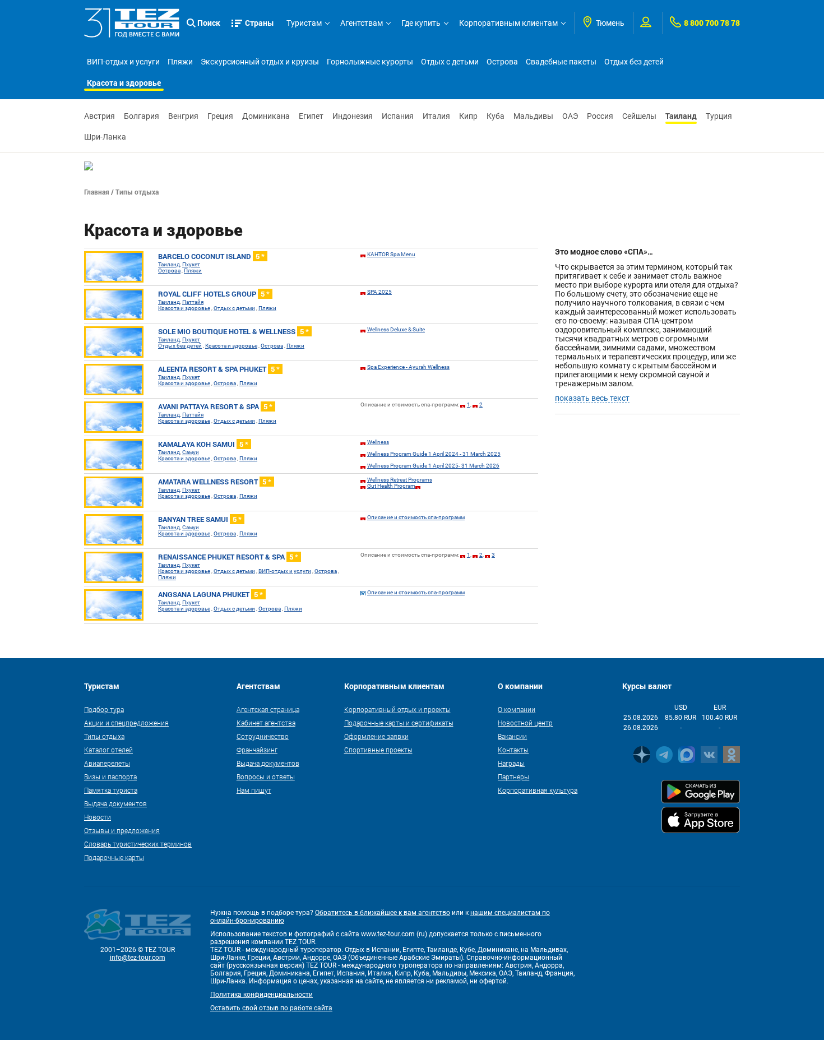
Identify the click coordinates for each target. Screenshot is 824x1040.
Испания (398, 116)
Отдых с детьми (450, 61)
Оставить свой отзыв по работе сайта (271, 1008)
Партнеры (513, 776)
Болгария (141, 116)
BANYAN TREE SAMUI (200, 519)
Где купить (421, 23)
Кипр (468, 116)
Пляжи (180, 61)
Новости (97, 816)
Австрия (99, 116)
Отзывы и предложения (122, 830)
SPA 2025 (379, 292)
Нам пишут (254, 789)
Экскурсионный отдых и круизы (260, 61)
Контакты (513, 749)
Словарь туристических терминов (138, 843)
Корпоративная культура (537, 789)
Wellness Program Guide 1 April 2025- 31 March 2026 (433, 466)
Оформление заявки (376, 736)
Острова (502, 61)
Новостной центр (525, 722)
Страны (259, 22)
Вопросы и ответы (266, 776)
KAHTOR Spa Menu (391, 254)
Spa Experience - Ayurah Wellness (408, 367)
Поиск (208, 22)
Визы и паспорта (110, 776)
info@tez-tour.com (137, 958)
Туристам (304, 23)
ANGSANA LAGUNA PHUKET (210, 594)
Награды (511, 763)
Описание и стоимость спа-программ (416, 517)
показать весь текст (592, 398)
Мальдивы (533, 116)
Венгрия (183, 116)
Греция (220, 116)
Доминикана (266, 116)
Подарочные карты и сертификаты (398, 722)
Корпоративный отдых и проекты (397, 709)
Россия (600, 116)
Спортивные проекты (378, 749)
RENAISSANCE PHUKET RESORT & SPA (228, 557)
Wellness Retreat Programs (399, 480)
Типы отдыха (104, 736)
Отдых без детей (634, 61)
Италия (436, 116)
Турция (719, 116)
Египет (311, 116)
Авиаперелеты (107, 763)
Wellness (378, 442)
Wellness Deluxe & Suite (396, 329)
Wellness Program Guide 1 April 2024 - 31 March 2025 (434, 454)
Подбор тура (104, 709)
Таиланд (681, 115)
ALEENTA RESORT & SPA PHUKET (219, 369)
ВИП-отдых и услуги (123, 61)
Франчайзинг (257, 749)
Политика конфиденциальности (261, 995)
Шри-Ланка (105, 136)
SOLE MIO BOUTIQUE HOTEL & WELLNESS (233, 331)
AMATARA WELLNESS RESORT (214, 482)
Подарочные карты (114, 857)
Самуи (190, 452)
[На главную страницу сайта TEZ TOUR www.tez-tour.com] (131, 23)
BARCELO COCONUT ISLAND (211, 256)
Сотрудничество (263, 736)
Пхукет (191, 264)
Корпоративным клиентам (508, 23)
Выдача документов (115, 803)
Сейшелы (639, 116)
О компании (516, 709)
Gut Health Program (391, 486)
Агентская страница (268, 709)
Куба (495, 116)
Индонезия (352, 116)
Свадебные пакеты (561, 61)
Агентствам (361, 23)
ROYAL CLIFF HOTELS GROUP (214, 294)
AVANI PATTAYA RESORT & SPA (215, 406)
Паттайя (192, 302)
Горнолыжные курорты (370, 61)
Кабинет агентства (266, 722)
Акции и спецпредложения (126, 722)
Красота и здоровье (124, 82)
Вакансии (512, 736)
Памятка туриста (110, 789)
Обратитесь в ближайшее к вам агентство (382, 913)
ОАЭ (570, 116)
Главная (96, 191)
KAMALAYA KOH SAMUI (203, 444)
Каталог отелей (108, 749)
